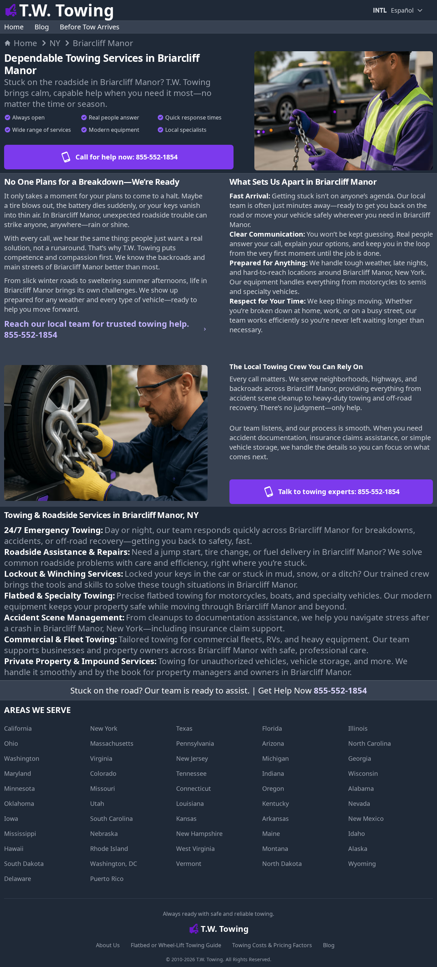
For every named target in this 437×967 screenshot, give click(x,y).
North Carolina (369, 743)
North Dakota (282, 863)
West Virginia (195, 848)
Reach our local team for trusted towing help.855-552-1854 (96, 329)
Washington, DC (113, 863)
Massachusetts (111, 743)
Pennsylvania (195, 743)
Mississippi (20, 833)
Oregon (273, 788)
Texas (184, 728)
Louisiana (190, 803)
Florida (272, 728)
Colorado (103, 773)
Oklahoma (19, 803)
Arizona (273, 743)
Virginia (101, 758)
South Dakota (24, 863)
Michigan (275, 758)
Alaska (357, 848)
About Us (108, 945)
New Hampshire (199, 833)
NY (55, 43)
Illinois (358, 728)
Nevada (359, 803)
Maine (271, 833)
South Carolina (111, 818)
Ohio (11, 743)
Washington (21, 758)
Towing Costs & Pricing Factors (272, 945)
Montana (275, 848)
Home (14, 26)
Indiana (273, 773)
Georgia (359, 758)
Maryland (17, 773)
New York (103, 728)
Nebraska (104, 833)
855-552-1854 (340, 690)
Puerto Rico (107, 878)
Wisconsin (363, 773)
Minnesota (19, 788)
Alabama (361, 788)
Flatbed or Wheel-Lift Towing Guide (176, 945)
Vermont (188, 863)
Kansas (186, 818)
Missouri (102, 788)
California (18, 728)
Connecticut (193, 788)
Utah (97, 803)
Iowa (11, 818)
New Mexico (366, 818)
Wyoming (362, 863)
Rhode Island (109, 848)
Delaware (17, 878)
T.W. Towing (209, 959)
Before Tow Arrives (89, 26)
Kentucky (275, 803)
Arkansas (275, 818)
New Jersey (192, 758)
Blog (41, 26)
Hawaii (14, 848)
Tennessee (191, 773)
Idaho (356, 833)
